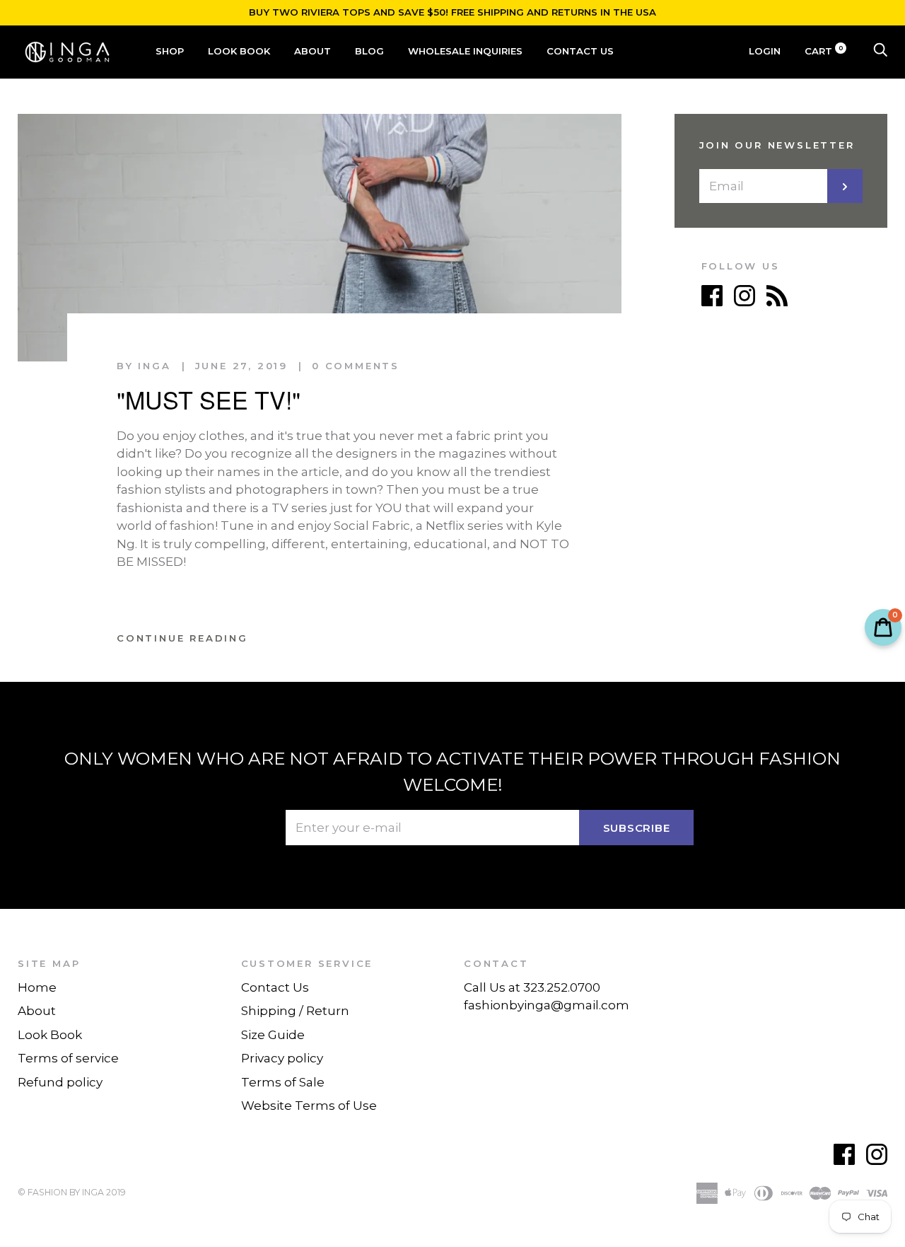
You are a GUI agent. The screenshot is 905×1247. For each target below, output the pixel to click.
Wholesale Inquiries (465, 51)
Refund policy (60, 1082)
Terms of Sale (283, 1082)
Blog (369, 51)
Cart (824, 51)
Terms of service (68, 1058)
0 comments (355, 365)
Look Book (239, 51)
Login (765, 51)
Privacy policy (282, 1058)
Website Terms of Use (309, 1105)
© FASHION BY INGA (61, 1192)
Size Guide (273, 1035)
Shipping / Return (295, 1011)
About (312, 51)
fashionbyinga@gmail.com (546, 1005)
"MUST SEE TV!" (208, 399)
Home (37, 987)
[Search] (880, 51)
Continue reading (182, 638)
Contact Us (580, 51)
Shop (170, 51)
